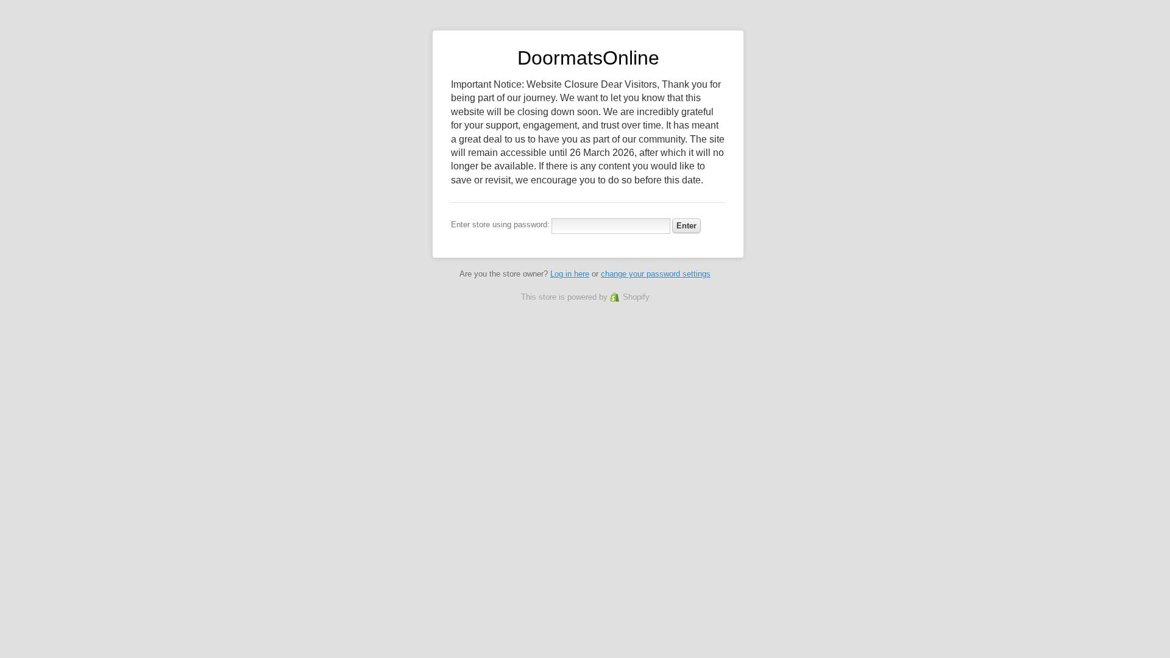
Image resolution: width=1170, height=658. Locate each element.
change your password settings (656, 273)
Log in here (569, 273)
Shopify (636, 297)
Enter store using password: (500, 224)
